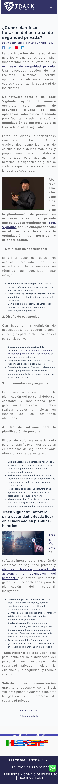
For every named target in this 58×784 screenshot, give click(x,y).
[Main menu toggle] (51, 7)
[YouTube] (37, 735)
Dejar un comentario (13, 43)
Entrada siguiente (28, 716)
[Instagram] (26, 735)
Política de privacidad (30, 767)
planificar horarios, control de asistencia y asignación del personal (29, 573)
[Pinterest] (16, 47)
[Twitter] (9, 47)
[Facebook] (3, 47)
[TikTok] (43, 735)
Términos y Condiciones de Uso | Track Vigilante (31, 776)
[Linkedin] (22, 47)
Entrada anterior (29, 711)
